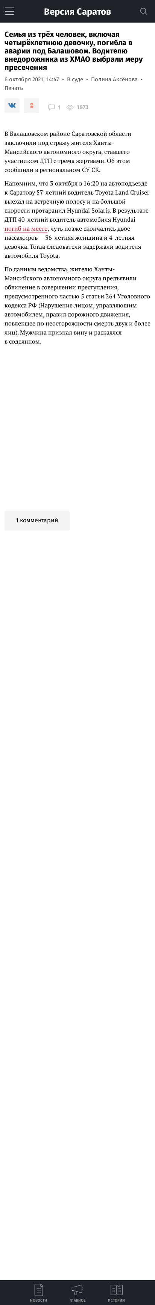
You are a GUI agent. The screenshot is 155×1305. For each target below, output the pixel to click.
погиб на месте (26, 228)
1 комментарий (37, 520)
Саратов (77, 11)
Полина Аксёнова (114, 79)
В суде (75, 79)
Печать (14, 88)
